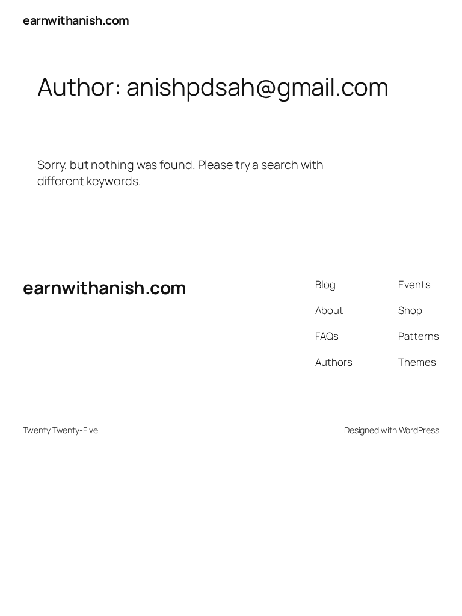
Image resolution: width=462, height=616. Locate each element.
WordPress (419, 430)
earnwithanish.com (76, 20)
